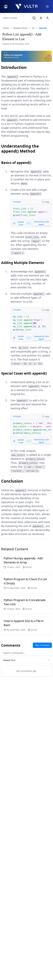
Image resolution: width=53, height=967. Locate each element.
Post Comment (42, 645)
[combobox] (26, 660)
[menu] (47, 6)
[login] (6, 6)
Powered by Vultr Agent (41, 223)
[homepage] (26, 6)
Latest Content (10, 17)
